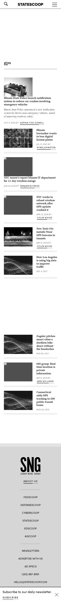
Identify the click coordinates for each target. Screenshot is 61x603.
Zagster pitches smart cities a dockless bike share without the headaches (45, 342)
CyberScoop (30, 512)
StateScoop (30, 520)
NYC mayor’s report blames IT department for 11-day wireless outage (30, 179)
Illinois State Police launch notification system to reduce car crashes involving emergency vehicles (27, 101)
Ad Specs (31, 566)
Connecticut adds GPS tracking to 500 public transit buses (45, 398)
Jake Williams (45, 381)
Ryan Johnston (46, 147)
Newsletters (30, 550)
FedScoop (31, 497)
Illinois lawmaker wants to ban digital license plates (46, 135)
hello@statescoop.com (30, 582)
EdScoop (30, 528)
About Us (30, 481)
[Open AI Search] (10, 4)
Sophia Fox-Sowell (32, 122)
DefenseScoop (30, 505)
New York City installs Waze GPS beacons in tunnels (45, 233)
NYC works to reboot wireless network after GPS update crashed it (45, 203)
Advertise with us (30, 558)
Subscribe (10, 597)
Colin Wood (44, 217)
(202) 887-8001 (30, 574)
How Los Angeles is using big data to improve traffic (46, 262)
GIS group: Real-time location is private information (46, 368)
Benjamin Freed (30, 185)
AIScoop (30, 536)
